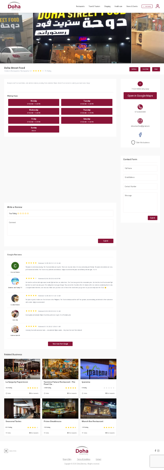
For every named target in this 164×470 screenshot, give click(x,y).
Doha (9, 393)
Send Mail (145, 69)
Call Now (133, 69)
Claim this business (143, 143)
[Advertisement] (80, 171)
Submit (105, 241)
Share (156, 69)
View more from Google (60, 344)
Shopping (107, 6)
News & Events (132, 6)
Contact (98, 459)
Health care (118, 6)
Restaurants (80, 6)
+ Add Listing (147, 6)
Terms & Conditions (83, 459)
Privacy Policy (67, 459)
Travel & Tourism (94, 6)
